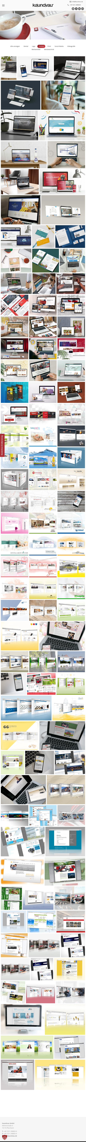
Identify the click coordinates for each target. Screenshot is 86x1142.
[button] (4, 1137)
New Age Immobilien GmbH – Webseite (20, 188)
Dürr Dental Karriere (22, 1028)
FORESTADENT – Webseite (19, 134)
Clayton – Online (14, 665)
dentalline (41, 926)
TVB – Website (14, 505)
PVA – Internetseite (71, 549)
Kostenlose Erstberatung (2, 445)
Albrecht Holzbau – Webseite (20, 218)
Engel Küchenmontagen (70, 996)
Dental (26, 46)
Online (41, 46)
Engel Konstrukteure (71, 819)
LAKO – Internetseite (43, 665)
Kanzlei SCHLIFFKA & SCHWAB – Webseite (21, 103)
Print (49, 46)
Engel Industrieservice (44, 950)
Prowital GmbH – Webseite (69, 73)
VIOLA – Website (71, 331)
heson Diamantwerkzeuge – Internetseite (42, 971)
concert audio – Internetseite (23, 797)
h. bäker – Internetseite (13, 768)
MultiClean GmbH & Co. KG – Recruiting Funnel (63, 103)
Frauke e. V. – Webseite (14, 527)
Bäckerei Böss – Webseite (43, 309)
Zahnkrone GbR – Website (71, 374)
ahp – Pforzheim (22, 879)
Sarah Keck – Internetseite (27, 1052)
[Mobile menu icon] (3, 5)
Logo (33, 46)
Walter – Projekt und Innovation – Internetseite (26, 714)
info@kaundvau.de (10, 1136)
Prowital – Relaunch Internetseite (19, 644)
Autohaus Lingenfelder (60, 1083)
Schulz (13, 926)
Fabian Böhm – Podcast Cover (14, 396)
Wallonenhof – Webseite (14, 440)
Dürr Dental (23, 850)
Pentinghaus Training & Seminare (65, 850)
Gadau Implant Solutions (65, 1028)
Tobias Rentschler (71, 483)
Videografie (71, 46)
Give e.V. (71, 688)
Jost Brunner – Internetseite (14, 819)
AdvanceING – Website (15, 483)
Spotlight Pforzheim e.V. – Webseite (62, 188)
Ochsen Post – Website (43, 331)
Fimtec (65, 879)
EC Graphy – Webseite (14, 592)
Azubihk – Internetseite (38, 903)
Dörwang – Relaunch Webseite (43, 483)
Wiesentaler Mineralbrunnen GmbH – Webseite (23, 161)
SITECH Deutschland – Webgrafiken (35, 73)
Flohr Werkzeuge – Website (71, 461)
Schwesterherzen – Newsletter (14, 570)
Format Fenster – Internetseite (71, 527)
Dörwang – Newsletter (41, 688)
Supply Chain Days (69, 903)
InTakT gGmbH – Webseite (62, 134)
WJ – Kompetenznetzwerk (43, 819)
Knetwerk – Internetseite (13, 688)
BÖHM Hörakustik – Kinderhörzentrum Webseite (63, 218)
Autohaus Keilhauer (69, 974)
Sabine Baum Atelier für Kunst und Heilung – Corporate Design (43, 238)
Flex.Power (70, 1052)
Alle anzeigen (15, 46)
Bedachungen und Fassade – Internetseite (66, 797)
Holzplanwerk (43, 614)
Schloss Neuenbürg (71, 665)
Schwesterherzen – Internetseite (62, 644)
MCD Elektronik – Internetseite (62, 743)
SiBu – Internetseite (71, 614)
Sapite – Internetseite (71, 592)
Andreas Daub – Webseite (71, 440)
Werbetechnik (49, 49)
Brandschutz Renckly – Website (15, 418)
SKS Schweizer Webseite (71, 570)
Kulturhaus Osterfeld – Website (14, 352)
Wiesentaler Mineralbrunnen (43, 461)
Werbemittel (36, 49)
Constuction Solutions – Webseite (69, 714)
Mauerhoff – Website (71, 309)
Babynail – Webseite (43, 440)
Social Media (59, 46)
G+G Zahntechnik (20, 743)
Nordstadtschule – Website (16, 287)
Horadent (40, 996)
